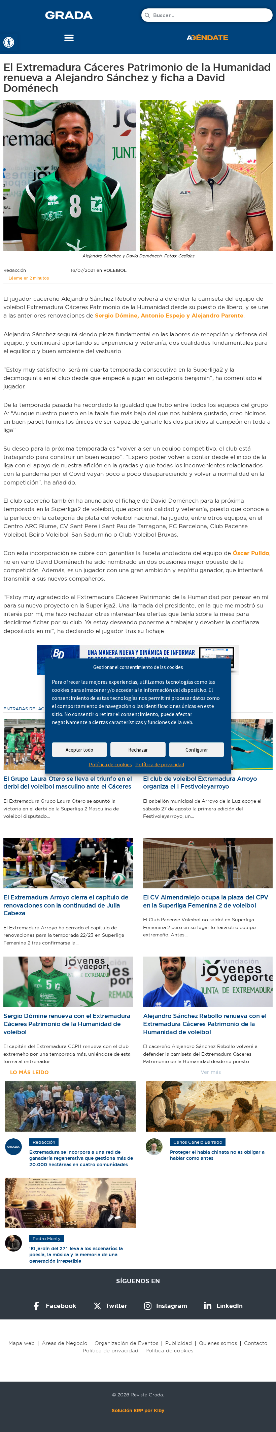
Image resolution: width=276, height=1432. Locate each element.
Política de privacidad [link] (159, 764)
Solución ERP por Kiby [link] (138, 1410)
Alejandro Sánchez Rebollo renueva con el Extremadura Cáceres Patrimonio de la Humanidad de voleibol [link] (204, 1024)
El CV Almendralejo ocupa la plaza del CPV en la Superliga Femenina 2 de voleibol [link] (206, 901)
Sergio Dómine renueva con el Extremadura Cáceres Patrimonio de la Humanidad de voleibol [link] (66, 1024)
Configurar (196, 750)
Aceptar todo (79, 750)
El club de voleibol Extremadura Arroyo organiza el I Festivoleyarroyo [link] (200, 783)
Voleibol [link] (115, 270)
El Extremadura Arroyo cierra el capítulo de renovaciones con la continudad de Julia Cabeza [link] (65, 905)
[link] (9, 42)
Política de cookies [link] (110, 764)
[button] (69, 37)
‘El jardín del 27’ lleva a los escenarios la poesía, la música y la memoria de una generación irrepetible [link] (76, 1255)
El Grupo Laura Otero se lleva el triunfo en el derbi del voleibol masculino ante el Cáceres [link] (67, 783)
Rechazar (138, 750)
